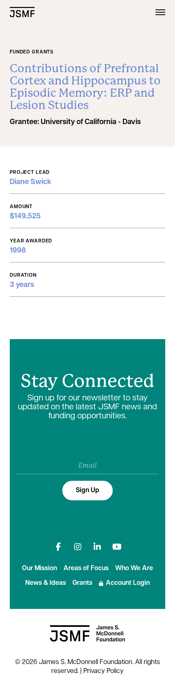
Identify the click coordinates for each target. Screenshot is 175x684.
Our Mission (39, 568)
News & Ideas (45, 583)
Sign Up (87, 490)
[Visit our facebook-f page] (58, 547)
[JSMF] (22, 12)
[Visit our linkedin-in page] (97, 547)
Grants (82, 583)
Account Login (128, 583)
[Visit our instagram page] (77, 547)
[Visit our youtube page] (116, 547)
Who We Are (134, 568)
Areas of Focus (86, 568)
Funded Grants (32, 52)
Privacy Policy (103, 671)
